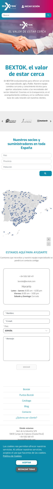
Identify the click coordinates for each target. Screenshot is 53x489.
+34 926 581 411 (26, 276)
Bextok (26, 389)
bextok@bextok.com (26, 281)
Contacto (26, 412)
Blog (26, 406)
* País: (6, 326)
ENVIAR (26, 367)
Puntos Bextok (26, 395)
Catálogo (26, 400)
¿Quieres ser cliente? (26, 417)
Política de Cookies (12, 456)
